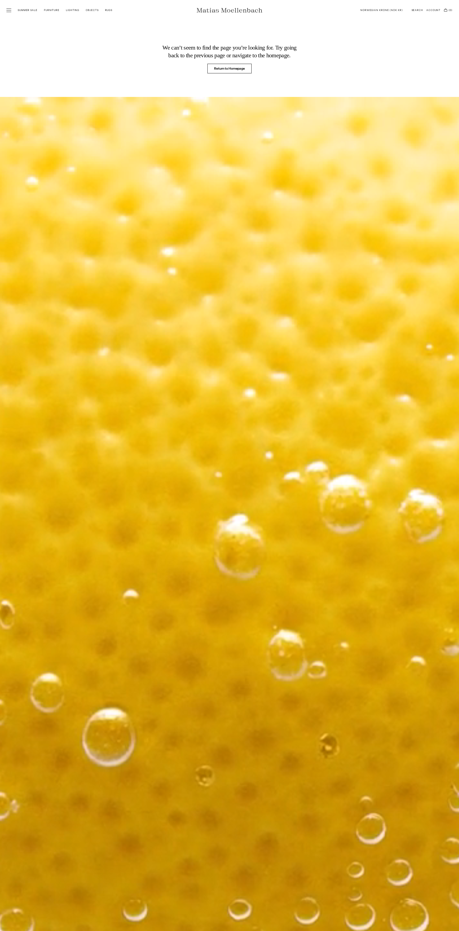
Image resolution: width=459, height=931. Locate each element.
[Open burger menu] (8, 10)
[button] (381, 10)
